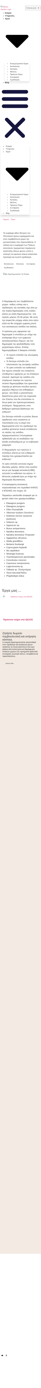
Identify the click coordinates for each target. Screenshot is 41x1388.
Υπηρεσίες (10, 16)
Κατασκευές (9, 264)
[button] (15, 113)
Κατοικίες (20, 264)
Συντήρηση (30, 264)
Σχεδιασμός (14, 80)
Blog (7, 82)
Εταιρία (8, 13)
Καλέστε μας (10, 663)
